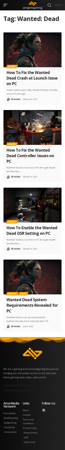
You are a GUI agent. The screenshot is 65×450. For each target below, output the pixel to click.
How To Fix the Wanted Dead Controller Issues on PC (30, 155)
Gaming (12, 294)
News (23, 294)
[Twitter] (44, 410)
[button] (6, 5)
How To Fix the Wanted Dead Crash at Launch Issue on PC (32, 78)
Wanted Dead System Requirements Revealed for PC (32, 305)
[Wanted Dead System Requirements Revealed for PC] (32, 277)
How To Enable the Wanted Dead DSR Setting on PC (31, 230)
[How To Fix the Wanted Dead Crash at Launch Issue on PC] (32, 49)
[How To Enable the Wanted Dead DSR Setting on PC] (32, 205)
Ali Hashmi (15, 99)
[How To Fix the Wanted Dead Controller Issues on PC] (32, 127)
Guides (12, 66)
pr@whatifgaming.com (19, 390)
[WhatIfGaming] (32, 5)
